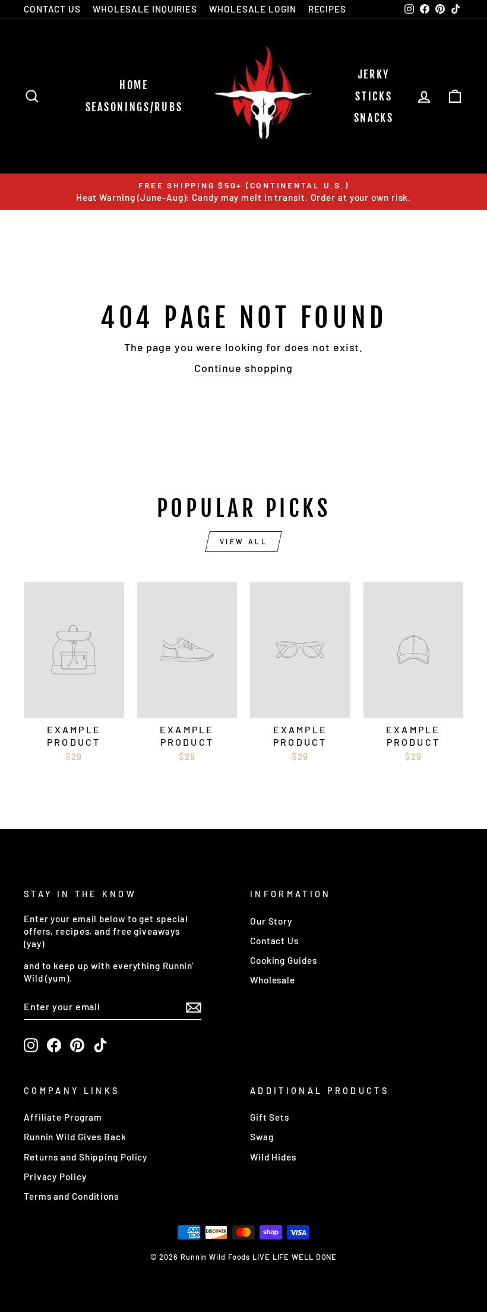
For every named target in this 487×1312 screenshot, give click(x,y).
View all (244, 541)
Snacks (374, 117)
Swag (262, 1136)
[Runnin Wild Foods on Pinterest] (77, 1045)
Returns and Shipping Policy (85, 1157)
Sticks (373, 96)
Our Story (271, 921)
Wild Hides (273, 1157)
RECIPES (327, 9)
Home (133, 85)
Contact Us (274, 940)
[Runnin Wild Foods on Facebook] (54, 1045)
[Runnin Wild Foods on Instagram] (31, 1045)
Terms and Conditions (71, 1196)
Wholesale (272, 979)
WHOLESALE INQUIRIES (145, 9)
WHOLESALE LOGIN (252, 9)
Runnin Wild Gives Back (75, 1136)
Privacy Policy (55, 1176)
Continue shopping (243, 367)
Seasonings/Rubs (134, 106)
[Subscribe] (193, 1007)
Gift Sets (269, 1117)
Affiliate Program (63, 1117)
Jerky (374, 74)
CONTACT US (52, 9)
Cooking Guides (283, 960)
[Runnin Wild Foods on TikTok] (100, 1045)
